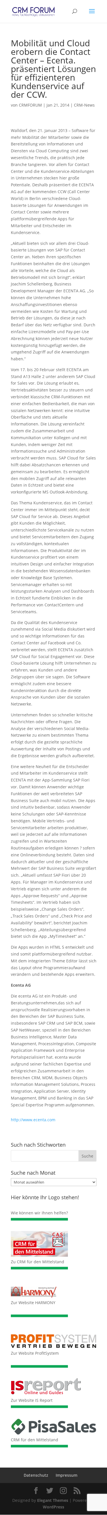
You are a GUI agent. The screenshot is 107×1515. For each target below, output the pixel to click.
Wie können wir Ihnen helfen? (39, 1213)
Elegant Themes (52, 1500)
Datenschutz (36, 1475)
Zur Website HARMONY (33, 1302)
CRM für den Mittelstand (34, 1439)
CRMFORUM (30, 105)
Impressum (66, 1475)
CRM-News (84, 105)
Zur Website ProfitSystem (35, 1353)
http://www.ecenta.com (33, 1119)
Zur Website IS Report (32, 1400)
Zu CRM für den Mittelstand (37, 1261)
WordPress (53, 1507)
